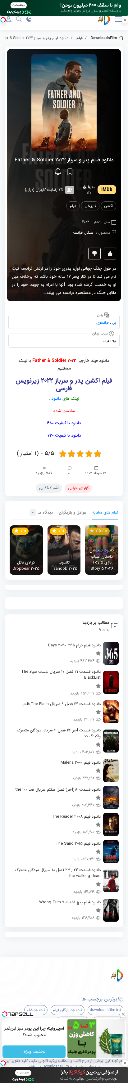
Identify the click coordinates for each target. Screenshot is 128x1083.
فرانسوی (102, 323)
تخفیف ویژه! (34, 1051)
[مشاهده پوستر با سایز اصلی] (64, 102)
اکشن (108, 206)
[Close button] (123, 1014)
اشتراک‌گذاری (49, 488)
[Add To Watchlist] (70, 171)
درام (73, 206)
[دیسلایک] (94, 253)
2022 (85, 222)
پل (114, 323)
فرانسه (78, 233)
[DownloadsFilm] (66, 975)
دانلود (56, 398)
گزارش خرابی (78, 488)
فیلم (79, 38)
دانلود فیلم (34, 1010)
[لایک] (110, 253)
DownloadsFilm (104, 38)
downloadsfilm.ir (104, 1010)
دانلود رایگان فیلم (66, 1010)
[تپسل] (3, 20)
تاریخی (90, 206)
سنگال (89, 233)
